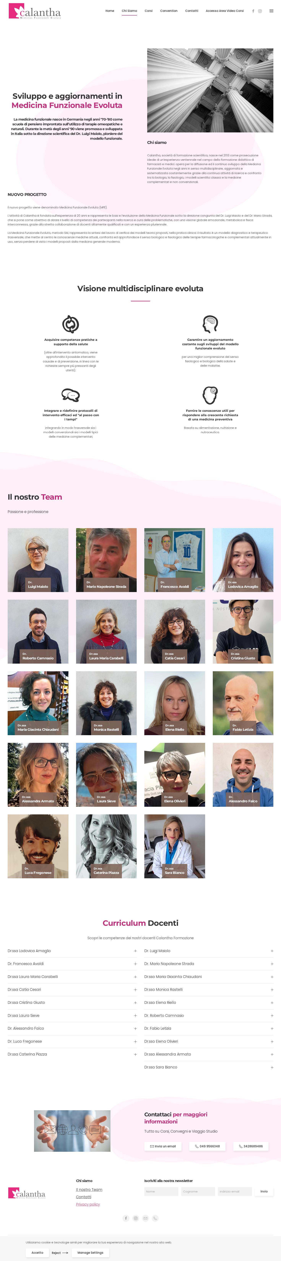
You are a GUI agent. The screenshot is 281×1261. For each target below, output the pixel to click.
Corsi (149, 11)
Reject (56, 1253)
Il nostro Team (89, 1189)
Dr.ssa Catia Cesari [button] (24, 989)
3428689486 (253, 1146)
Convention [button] (169, 11)
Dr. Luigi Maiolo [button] (157, 951)
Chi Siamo (129, 11)
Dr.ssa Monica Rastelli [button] (163, 989)
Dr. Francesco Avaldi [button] (26, 963)
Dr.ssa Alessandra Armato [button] (167, 1054)
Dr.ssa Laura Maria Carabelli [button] (33, 976)
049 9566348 (210, 1146)
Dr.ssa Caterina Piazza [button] (27, 1054)
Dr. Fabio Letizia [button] (157, 1028)
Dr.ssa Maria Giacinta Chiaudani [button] (173, 976)
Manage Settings (90, 1253)
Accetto (37, 1253)
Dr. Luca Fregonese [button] (25, 1041)
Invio (264, 1191)
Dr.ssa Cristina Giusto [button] (26, 1002)
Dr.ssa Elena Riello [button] (160, 1002)
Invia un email (165, 1146)
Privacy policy (88, 1204)
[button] (271, 11)
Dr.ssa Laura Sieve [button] (23, 1015)
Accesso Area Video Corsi (225, 11)
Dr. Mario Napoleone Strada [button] (169, 963)
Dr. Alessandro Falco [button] (26, 1028)
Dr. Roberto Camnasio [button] (164, 1015)
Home (110, 11)
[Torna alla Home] (35, 11)
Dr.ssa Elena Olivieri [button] (161, 1041)
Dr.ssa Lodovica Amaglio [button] (29, 951)
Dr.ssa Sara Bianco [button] (160, 1067)
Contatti (191, 11)
